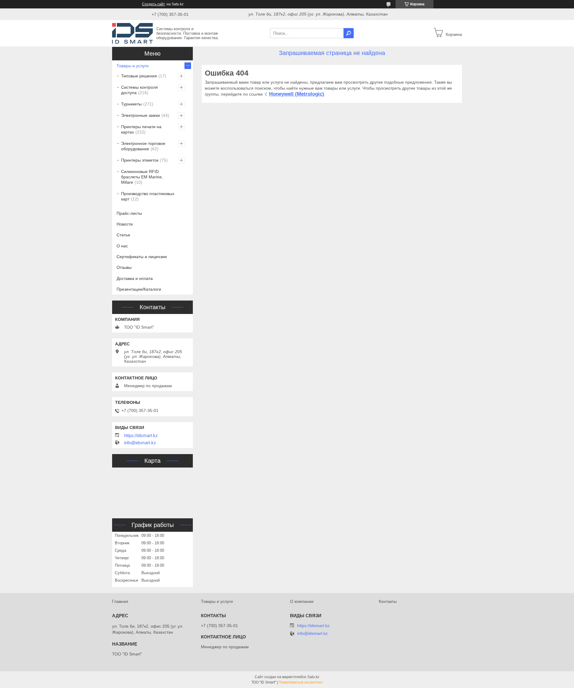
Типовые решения (139, 75)
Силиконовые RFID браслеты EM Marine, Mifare (142, 177)
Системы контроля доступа (139, 90)
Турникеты (131, 104)
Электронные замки (140, 115)
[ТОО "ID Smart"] (132, 32)
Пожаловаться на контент (301, 682)
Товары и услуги (133, 65)
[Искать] (349, 33)
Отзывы (124, 267)
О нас (122, 245)
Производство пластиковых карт (147, 196)
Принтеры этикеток (139, 160)
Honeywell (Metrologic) (296, 94)
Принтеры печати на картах (141, 129)
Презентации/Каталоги (139, 289)
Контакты (388, 601)
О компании (302, 601)
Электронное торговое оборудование (143, 146)
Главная (120, 601)
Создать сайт (153, 4)
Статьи (123, 234)
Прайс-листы (129, 213)
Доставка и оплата (135, 278)
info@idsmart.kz (140, 442)
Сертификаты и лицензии (142, 256)
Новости (125, 224)
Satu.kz (313, 677)
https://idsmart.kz (141, 435)
